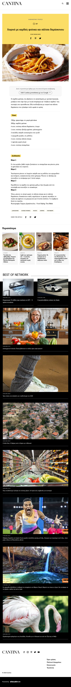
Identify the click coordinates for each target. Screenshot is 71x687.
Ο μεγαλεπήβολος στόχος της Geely (48, 300)
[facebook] (31, 38)
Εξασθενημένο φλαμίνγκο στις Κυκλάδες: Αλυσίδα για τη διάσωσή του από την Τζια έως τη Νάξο (29, 636)
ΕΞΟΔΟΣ (5, 253)
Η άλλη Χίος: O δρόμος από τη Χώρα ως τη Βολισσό (17, 443)
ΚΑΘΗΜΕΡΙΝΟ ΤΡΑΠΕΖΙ (35, 19)
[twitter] (40, 38)
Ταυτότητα (50, 668)
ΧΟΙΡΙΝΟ (42, 210)
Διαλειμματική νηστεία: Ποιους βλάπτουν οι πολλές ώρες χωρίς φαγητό (22, 348)
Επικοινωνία (51, 665)
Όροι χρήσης (51, 659)
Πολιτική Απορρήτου (54, 662)
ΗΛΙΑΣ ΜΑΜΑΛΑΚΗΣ (35, 34)
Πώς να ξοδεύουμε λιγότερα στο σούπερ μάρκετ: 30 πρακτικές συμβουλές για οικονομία (27, 490)
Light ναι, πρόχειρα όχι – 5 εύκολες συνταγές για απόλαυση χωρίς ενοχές (26, 258)
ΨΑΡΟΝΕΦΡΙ (50, 210)
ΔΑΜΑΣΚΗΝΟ (15, 210)
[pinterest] (35, 38)
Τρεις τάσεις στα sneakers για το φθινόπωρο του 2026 (18, 396)
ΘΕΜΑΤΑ (22, 253)
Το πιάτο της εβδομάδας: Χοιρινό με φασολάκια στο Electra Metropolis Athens (9, 258)
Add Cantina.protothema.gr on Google (34, 93)
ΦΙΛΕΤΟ (35, 210)
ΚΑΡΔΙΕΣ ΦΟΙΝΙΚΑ (25, 210)
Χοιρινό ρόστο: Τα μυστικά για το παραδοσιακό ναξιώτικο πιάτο (42, 257)
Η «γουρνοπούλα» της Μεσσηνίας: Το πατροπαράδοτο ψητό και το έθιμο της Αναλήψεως (60, 258)
